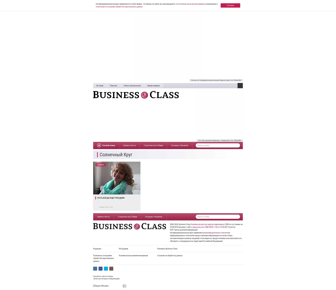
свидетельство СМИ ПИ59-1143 (204, 227)
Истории (99, 85)
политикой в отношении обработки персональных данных (119, 7)
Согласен (230, 5)
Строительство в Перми (153, 145)
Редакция (97, 249)
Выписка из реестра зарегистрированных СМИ (210, 224)
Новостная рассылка (132, 85)
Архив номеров (154, 85)
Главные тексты (129, 145)
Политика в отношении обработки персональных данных (103, 258)
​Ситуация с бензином (179, 145)
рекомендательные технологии (217, 233)
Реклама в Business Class (167, 249)
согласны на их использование (191, 4)
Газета (101, 165)
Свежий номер (108, 145)
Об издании (123, 249)
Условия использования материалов (133, 255)
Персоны (113, 85)
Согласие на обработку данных (170, 255)
